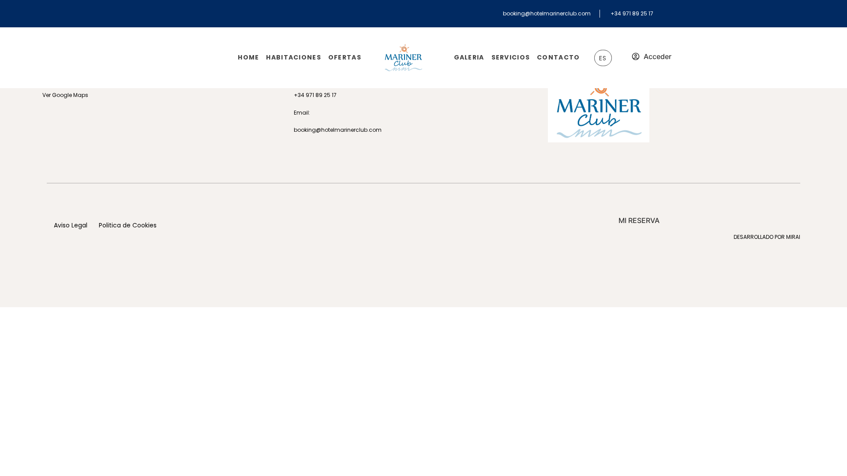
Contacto (558, 57)
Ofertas (344, 57)
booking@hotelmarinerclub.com (547, 13)
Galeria (469, 57)
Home (248, 57)
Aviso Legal (70, 225)
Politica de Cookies (128, 225)
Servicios (510, 57)
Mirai (793, 237)
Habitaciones (293, 57)
